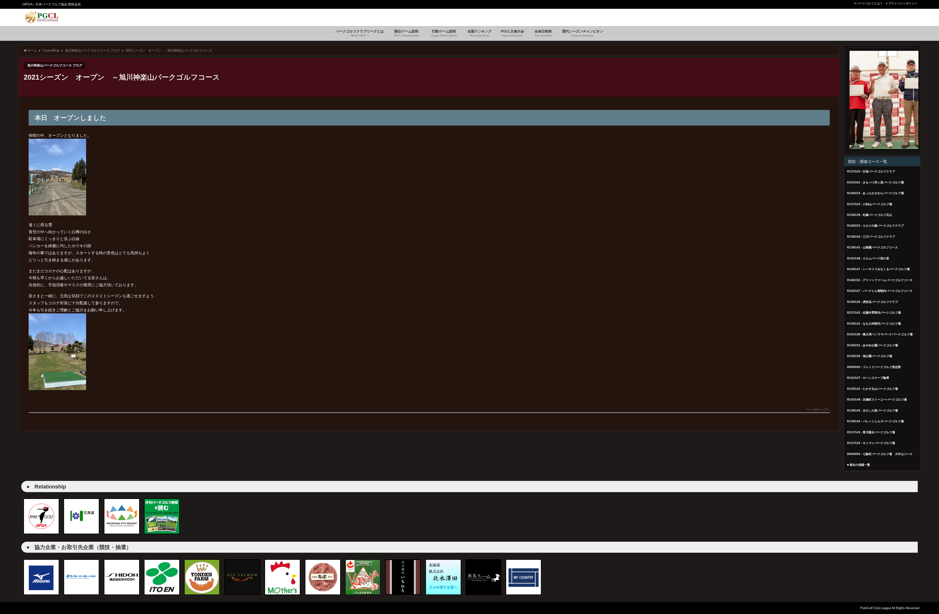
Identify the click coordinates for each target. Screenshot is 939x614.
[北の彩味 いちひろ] (403, 577)
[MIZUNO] (41, 577)
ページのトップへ (818, 409)
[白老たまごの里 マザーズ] (282, 577)
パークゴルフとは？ (869, 3)
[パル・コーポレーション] (81, 577)
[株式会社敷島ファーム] (483, 577)
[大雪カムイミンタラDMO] (121, 516)
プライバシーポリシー (902, 3)
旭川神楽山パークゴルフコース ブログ (54, 65)
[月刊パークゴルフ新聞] (162, 516)
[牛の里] (322, 577)
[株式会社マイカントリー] (523, 577)
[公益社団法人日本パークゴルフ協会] (41, 516)
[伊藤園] (162, 577)
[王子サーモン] (242, 577)
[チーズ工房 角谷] (363, 577)
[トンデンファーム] (202, 577)
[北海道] (81, 516)
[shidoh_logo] (121, 577)
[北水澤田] (443, 577)
